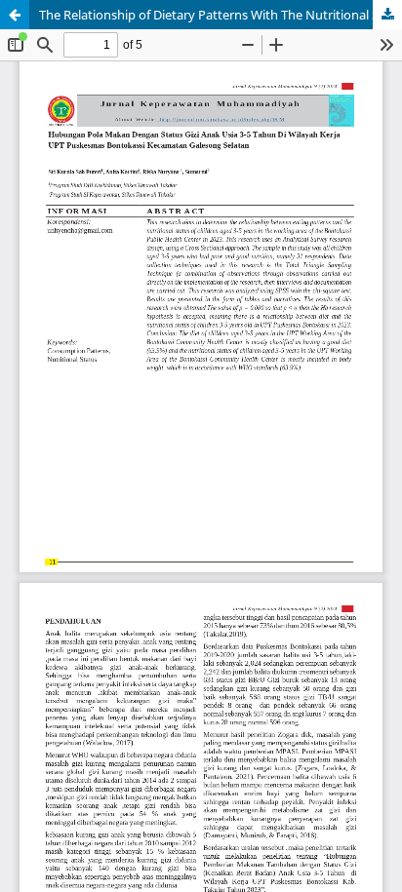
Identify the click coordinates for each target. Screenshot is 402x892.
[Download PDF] (387, 14)
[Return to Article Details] (14, 14)
